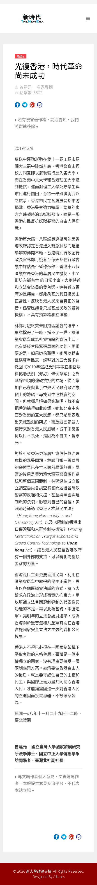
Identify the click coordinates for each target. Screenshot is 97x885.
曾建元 (20, 56)
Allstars (59, 876)
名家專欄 (45, 87)
